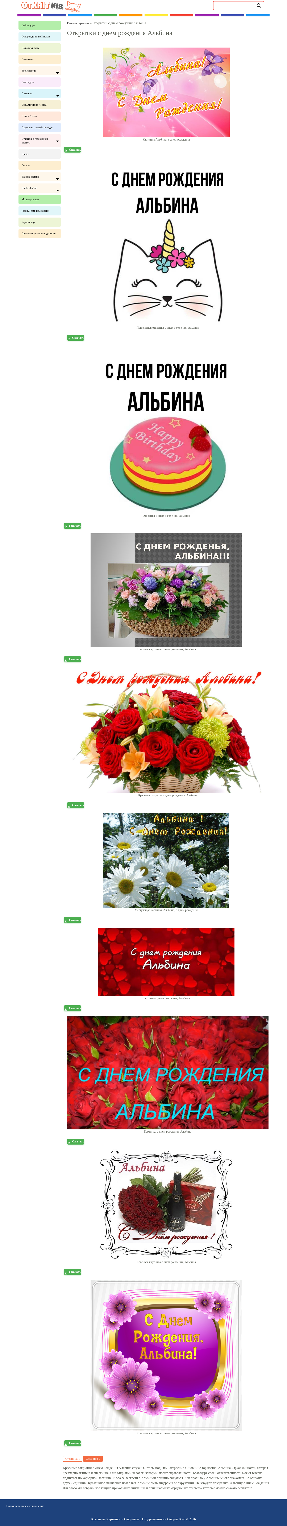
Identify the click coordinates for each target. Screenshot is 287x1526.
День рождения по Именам (36, 36)
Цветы (25, 154)
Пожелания (28, 59)
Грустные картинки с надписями (38, 233)
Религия (26, 165)
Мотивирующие (30, 199)
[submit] (258, 5)
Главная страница (78, 23)
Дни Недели (28, 82)
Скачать (75, 149)
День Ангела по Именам (34, 104)
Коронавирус (28, 222)
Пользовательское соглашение (25, 1506)
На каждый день (30, 47)
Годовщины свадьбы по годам (37, 127)
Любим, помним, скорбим (35, 210)
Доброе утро (28, 25)
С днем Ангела (29, 116)
